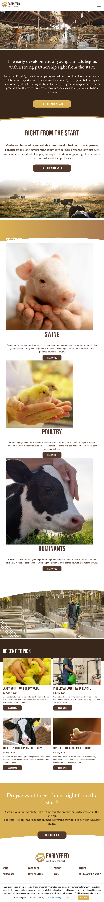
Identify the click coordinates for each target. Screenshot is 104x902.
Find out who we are (52, 104)
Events (82, 868)
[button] (99, 5)
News (56, 873)
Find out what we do (52, 168)
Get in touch (52, 835)
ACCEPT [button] (83, 897)
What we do (33, 868)
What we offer (35, 873)
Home (5, 868)
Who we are (8, 873)
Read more (52, 357)
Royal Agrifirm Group (90, 873)
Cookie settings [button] (55, 897)
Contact (57, 868)
